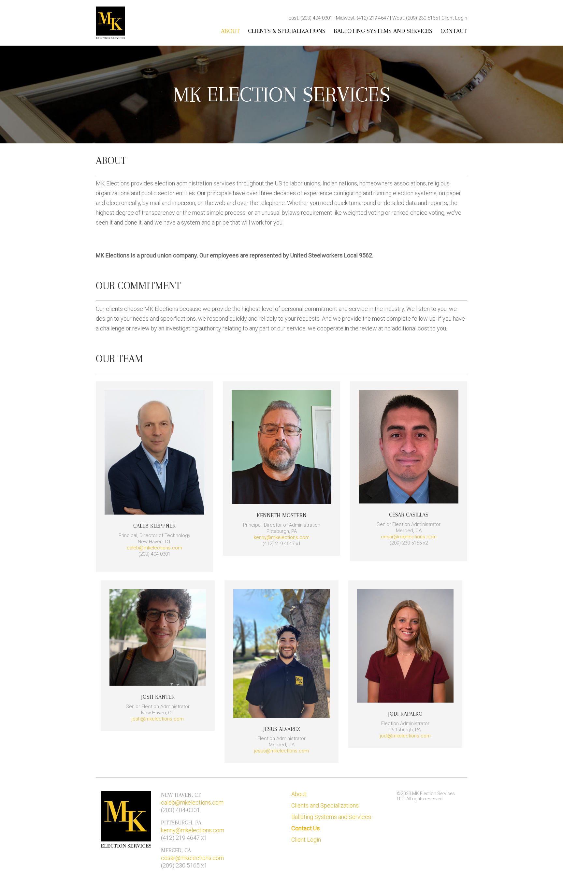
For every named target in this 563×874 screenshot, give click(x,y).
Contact (453, 31)
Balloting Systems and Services (383, 31)
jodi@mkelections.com (405, 736)
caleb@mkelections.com (154, 548)
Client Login (306, 839)
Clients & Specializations (286, 31)
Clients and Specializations (325, 805)
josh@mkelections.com (158, 719)
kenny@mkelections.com (282, 537)
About (230, 31)
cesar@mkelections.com (409, 537)
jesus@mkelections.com (281, 751)
